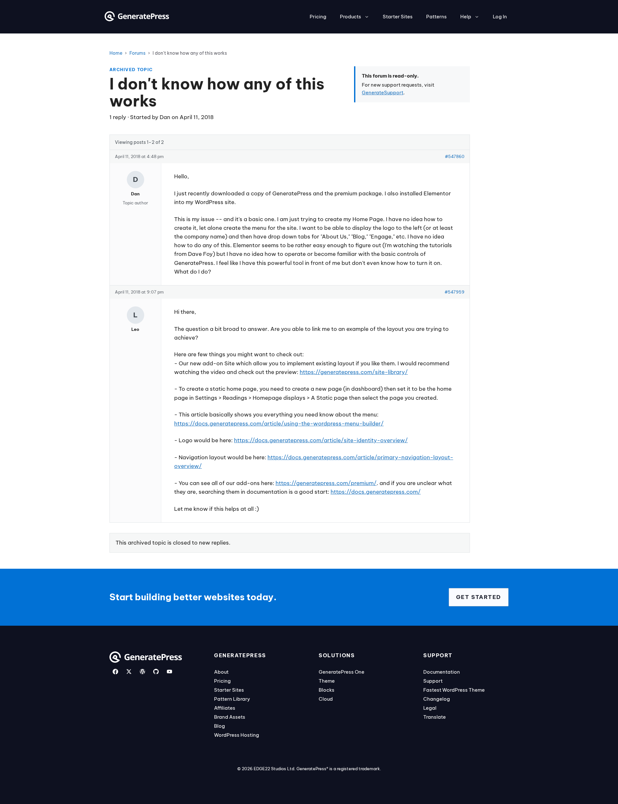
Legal (429, 708)
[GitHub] (156, 672)
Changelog (436, 699)
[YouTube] (169, 672)
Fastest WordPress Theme (454, 690)
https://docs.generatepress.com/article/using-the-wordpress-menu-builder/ (279, 423)
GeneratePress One (341, 672)
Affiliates (224, 708)
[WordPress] (142, 672)
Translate (434, 717)
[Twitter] (129, 672)
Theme (327, 681)
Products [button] (350, 17)
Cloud (326, 699)
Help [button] (465, 17)
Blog (219, 726)
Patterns (436, 17)
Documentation (441, 672)
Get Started (478, 597)
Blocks (326, 690)
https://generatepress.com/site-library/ (354, 372)
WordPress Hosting (236, 735)
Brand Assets (229, 717)
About (221, 672)
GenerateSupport (382, 92)
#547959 (454, 291)
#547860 (454, 156)
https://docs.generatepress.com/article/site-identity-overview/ (321, 440)
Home (115, 53)
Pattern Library (232, 699)
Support (433, 681)
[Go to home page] (137, 19)
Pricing (318, 17)
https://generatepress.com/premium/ (326, 483)
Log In (500, 17)
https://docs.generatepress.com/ (376, 491)
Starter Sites (398, 17)
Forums (137, 53)
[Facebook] (115, 672)
